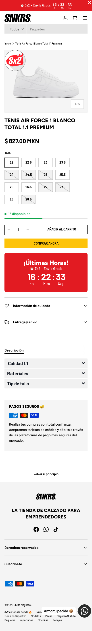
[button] (46, 363)
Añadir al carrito (61, 229)
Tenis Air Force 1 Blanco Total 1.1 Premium (38, 43)
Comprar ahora (46, 243)
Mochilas (43, 620)
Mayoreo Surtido (66, 616)
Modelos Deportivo (15, 616)
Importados (26, 620)
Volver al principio (46, 474)
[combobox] (46, 29)
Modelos (36, 616)
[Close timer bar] (89, 2)
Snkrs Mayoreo (22, 604)
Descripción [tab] (14, 350)
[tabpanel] (46, 375)
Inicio (7, 43)
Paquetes (9, 620)
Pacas (48, 616)
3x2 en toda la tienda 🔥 (18, 612)
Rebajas (57, 620)
